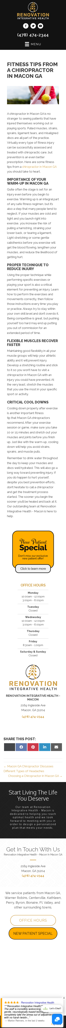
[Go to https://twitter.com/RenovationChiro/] (33, 26)
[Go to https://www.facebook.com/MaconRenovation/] (26, 26)
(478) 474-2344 (33, 34)
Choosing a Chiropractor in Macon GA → (35, 776)
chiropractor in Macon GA (39, 166)
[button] (33, 920)
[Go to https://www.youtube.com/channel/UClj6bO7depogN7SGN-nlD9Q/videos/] (40, 26)
